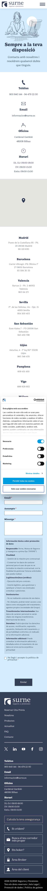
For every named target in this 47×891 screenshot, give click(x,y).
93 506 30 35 (23, 270)
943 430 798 (23, 335)
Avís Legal (34, 884)
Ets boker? (18, 849)
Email (7, 497)
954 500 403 (23, 313)
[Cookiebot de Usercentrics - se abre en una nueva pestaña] (33, 400)
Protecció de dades (13, 887)
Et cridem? (18, 828)
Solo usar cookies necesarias (23, 489)
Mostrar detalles (33, 473)
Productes (9, 720)
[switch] (40, 449)
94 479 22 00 (31, 94)
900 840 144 (15, 94)
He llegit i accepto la (23, 658)
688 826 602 (23, 386)
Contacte (8, 737)
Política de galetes (34, 887)
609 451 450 (23, 371)
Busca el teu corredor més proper (25, 839)
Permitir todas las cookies (23, 481)
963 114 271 (23, 292)
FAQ (6, 731)
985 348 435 (23, 356)
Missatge (9, 519)
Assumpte (9, 508)
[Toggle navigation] (42, 4)
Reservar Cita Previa (14, 710)
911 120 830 (23, 249)
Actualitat (9, 726)
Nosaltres (9, 715)
